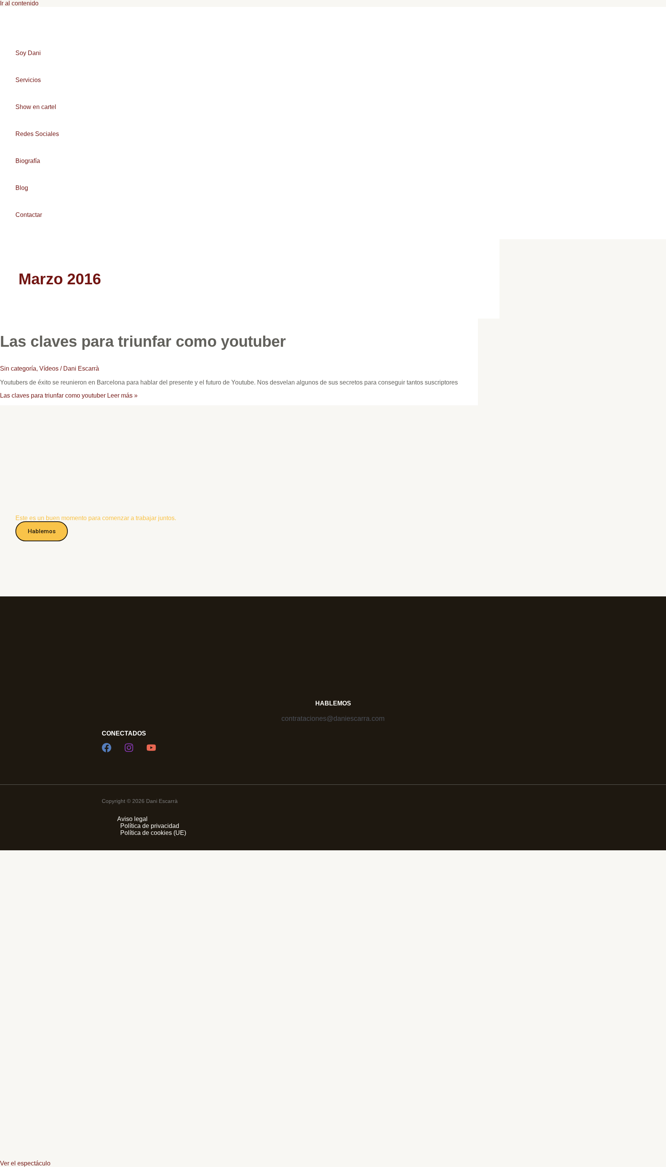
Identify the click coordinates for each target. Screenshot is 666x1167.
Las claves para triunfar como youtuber (143, 341)
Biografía (27, 161)
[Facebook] (106, 750)
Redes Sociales (37, 134)
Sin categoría (18, 368)
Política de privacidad (149, 826)
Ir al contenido (19, 3)
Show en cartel (35, 107)
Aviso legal (132, 819)
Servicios (28, 80)
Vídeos (49, 368)
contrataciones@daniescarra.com (333, 718)
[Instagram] (129, 750)
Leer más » (69, 395)
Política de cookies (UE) (153, 832)
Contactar (28, 215)
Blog (21, 188)
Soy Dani (28, 53)
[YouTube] (151, 750)
